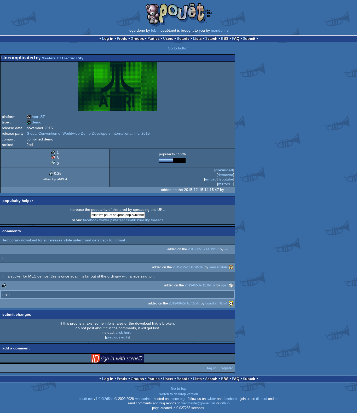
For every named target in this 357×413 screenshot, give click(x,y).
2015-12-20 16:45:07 (188, 267)
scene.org (177, 399)
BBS (224, 38)
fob (153, 30)
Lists (197, 38)
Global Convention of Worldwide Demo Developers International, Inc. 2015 (88, 133)
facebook (90, 220)
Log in (107, 38)
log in (211, 368)
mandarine (220, 30)
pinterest (117, 220)
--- (227, 190)
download (224, 170)
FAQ (235, 38)
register (227, 368)
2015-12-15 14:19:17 (203, 249)
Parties (153, 38)
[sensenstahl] (231, 267)
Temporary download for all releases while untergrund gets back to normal (63, 240)
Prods (122, 38)
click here (123, 332)
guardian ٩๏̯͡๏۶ (216, 303)
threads (157, 220)
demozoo (225, 175)
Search (211, 38)
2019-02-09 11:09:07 (200, 285)
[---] (232, 190)
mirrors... (225, 184)
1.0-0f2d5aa (104, 399)
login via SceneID (126, 359)
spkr (224, 285)
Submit (249, 38)
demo (34, 122)
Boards (183, 38)
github (224, 403)
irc (276, 399)
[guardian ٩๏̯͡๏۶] (231, 303)
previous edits (117, 337)
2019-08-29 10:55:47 (184, 303)
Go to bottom (178, 48)
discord (261, 399)
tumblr (131, 220)
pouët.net (86, 399)
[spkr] (231, 285)
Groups (137, 38)
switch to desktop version (178, 394)
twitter (104, 220)
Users (168, 38)
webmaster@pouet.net (198, 403)
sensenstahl (218, 267)
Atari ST (36, 117)
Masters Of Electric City (62, 58)
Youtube (226, 179)
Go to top (178, 388)
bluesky (143, 220)
